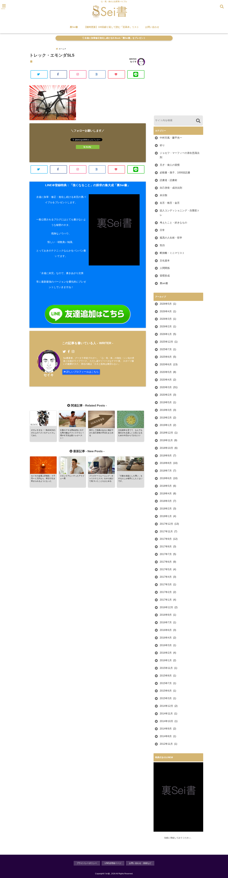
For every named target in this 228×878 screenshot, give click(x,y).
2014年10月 (166, 721)
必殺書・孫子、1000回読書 (175, 172)
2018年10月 (166, 448)
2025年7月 (166, 349)
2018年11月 (166, 440)
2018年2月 (166, 508)
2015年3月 (166, 698)
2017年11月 (166, 531)
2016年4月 (166, 637)
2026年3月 (166, 319)
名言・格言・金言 (170, 203)
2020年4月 (166, 379)
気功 (162, 245)
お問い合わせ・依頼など (140, 863)
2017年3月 (166, 584)
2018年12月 (166, 432)
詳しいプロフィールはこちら (82, 371)
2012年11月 (166, 744)
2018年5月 (166, 486)
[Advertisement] (180, 85)
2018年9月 (166, 455)
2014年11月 (166, 713)
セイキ (133, 61)
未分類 (163, 195)
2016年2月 (166, 652)
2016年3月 (166, 645)
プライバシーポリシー (87, 863)
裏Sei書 (74, 27)
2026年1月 (166, 334)
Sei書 (107, 874)
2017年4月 (166, 577)
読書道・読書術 (168, 180)
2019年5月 (166, 402)
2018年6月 (166, 478)
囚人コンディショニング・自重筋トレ (179, 212)
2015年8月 (166, 675)
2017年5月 (166, 569)
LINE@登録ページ (113, 863)
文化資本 (165, 260)
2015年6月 (166, 690)
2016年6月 (166, 630)
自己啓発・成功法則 (171, 187)
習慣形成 (165, 275)
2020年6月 (166, 364)
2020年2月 (166, 394)
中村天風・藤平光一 (171, 137)
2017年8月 (166, 546)
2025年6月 (166, 356)
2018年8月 (166, 463)
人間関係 (165, 268)
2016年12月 (166, 607)
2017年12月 (166, 524)
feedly (88, 147)
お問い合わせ (152, 27)
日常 (162, 230)
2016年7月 (166, 622)
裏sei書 (164, 283)
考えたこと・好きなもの (173, 222)
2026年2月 (166, 326)
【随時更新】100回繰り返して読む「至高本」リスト (111, 27)
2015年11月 (166, 668)
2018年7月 (166, 470)
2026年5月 (166, 303)
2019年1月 (166, 425)
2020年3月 (166, 387)
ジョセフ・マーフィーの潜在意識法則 (179, 155)
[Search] (198, 120)
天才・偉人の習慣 (170, 165)
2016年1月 (166, 660)
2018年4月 (166, 493)
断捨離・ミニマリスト (172, 253)
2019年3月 (166, 410)
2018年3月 (166, 501)
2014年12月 (166, 706)
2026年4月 (166, 311)
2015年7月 (166, 683)
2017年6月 (166, 561)
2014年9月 (166, 728)
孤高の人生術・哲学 (171, 237)
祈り (162, 145)
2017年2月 (166, 592)
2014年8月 (166, 736)
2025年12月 (166, 341)
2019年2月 (166, 417)
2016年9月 (166, 614)
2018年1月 (166, 516)
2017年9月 (166, 539)
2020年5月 (166, 372)
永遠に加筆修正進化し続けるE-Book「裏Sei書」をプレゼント (114, 38)
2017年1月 (166, 599)
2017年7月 (166, 554)
